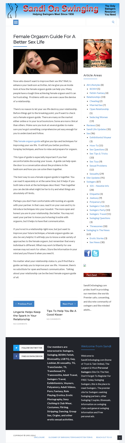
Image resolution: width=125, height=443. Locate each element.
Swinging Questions (100, 218)
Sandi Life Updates (96, 129)
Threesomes (96, 226)
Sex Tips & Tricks (99, 153)
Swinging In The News (98, 230)
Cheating (94, 101)
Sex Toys (94, 161)
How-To (94, 145)
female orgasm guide (29, 141)
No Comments (20, 324)
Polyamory (95, 201)
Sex (88, 133)
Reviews (91, 125)
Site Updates (93, 177)
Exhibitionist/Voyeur (100, 137)
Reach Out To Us (104, 437)
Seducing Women (99, 117)
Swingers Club (97, 205)
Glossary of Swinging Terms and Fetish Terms (70, 437)
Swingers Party (97, 209)
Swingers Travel (98, 213)
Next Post (68, 303)
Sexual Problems (98, 165)
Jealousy (94, 197)
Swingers (91, 181)
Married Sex (96, 105)
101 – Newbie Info (99, 185)
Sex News (95, 242)
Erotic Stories (97, 238)
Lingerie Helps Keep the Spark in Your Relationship (27, 315)
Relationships (94, 96)
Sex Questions (97, 149)
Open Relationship (99, 109)
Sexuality (94, 173)
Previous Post (25, 303)
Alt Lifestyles (93, 84)
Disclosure (39, 437)
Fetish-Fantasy (97, 92)
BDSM (93, 88)
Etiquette (94, 193)
